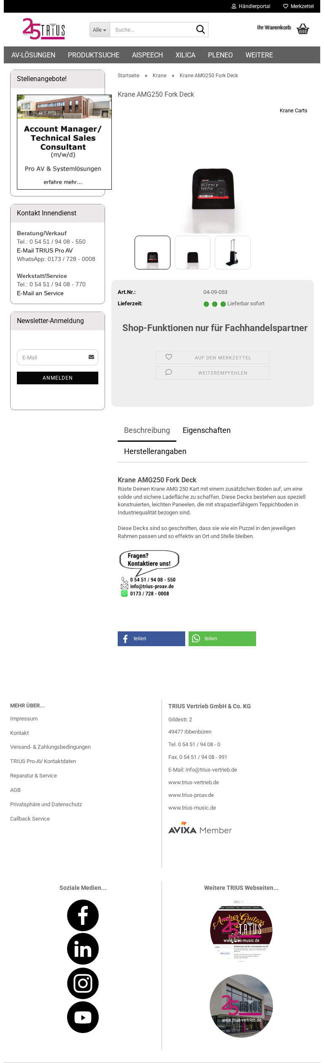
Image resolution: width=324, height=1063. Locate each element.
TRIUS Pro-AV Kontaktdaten (43, 761)
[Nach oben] (300, 1050)
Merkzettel (301, 6)
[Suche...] (200, 30)
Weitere (259, 55)
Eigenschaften (207, 430)
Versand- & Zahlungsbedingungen (50, 747)
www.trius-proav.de (191, 795)
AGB (15, 790)
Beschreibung (147, 430)
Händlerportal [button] (253, 6)
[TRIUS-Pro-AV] (43, 29)
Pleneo (220, 55)
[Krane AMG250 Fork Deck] (212, 170)
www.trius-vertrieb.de (193, 782)
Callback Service (30, 819)
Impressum (24, 718)
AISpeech (147, 55)
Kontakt (19, 733)
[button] (151, 638)
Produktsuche (93, 55)
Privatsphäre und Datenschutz (46, 804)
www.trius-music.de (192, 808)
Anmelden (58, 378)
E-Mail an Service (40, 293)
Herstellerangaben (155, 451)
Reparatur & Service (33, 775)
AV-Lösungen (33, 55)
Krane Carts (294, 110)
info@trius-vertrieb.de (211, 770)
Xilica (185, 55)
